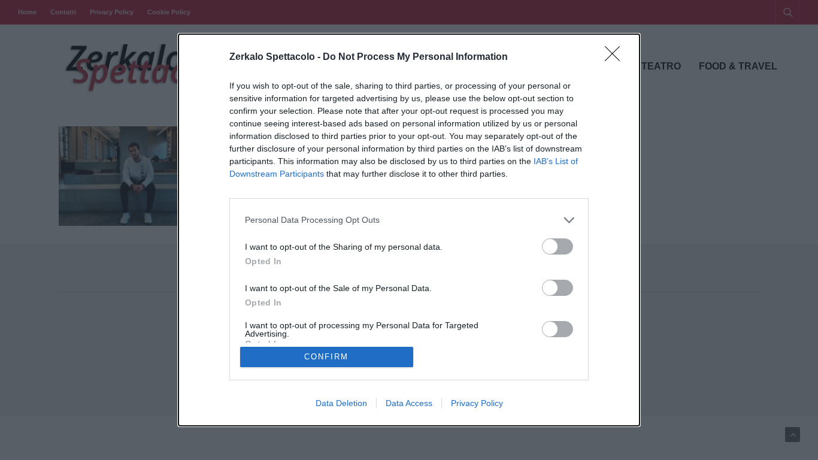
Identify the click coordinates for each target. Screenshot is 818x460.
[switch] (557, 246)
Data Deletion (341, 403)
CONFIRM (326, 356)
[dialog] (409, 230)
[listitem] (409, 220)
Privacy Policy (477, 403)
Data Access (409, 403)
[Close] (616, 57)
